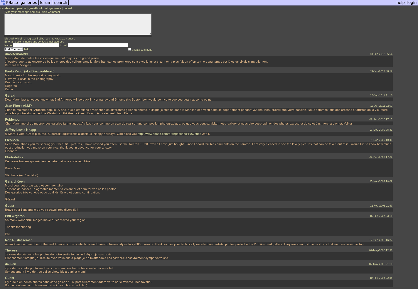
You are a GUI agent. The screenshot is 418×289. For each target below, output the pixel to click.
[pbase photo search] (61, 5)
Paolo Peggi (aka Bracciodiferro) (29, 71)
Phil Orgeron (15, 216)
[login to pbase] (412, 5)
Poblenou (12, 119)
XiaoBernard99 (16, 54)
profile (21, 8)
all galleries (53, 8)
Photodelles (14, 157)
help (26, 49)
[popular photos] (232, 5)
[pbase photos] (9, 5)
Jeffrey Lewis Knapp (20, 130)
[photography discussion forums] (46, 5)
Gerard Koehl (15, 181)
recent (68, 8)
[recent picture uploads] (29, 5)
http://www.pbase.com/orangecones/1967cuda (169, 133)
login (20, 38)
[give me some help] (400, 5)
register (31, 38)
